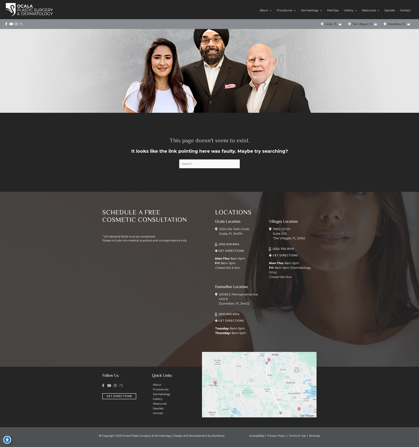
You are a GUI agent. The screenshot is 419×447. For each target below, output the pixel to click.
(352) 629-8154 (229, 244)
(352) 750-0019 (283, 248)
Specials (158, 408)
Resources (160, 403)
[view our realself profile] (21, 24)
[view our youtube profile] (11, 24)
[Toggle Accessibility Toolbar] (7, 440)
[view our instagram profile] (16, 24)
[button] (270, 10)
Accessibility (256, 435)
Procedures (160, 389)
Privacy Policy (276, 435)
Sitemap (314, 435)
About (157, 384)
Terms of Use (297, 435)
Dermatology (161, 394)
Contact (158, 413)
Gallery (157, 399)
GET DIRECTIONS (231, 250)
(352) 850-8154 (229, 314)
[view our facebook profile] (6, 24)
